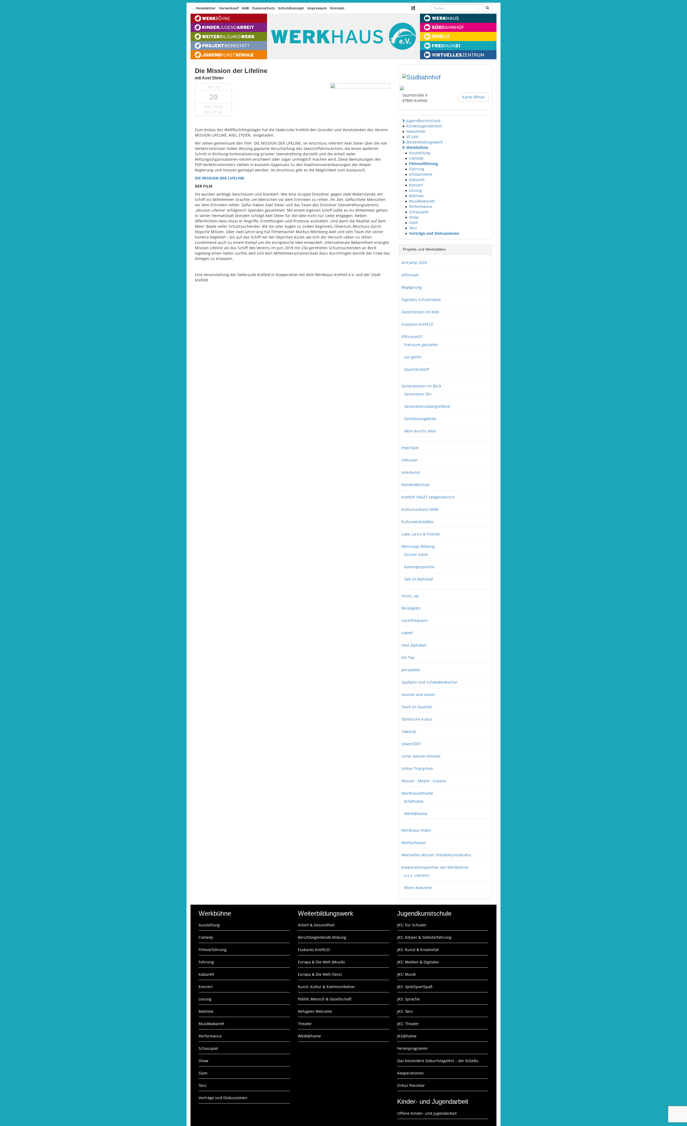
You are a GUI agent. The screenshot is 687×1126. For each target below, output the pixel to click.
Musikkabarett (422, 201)
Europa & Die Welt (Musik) (321, 961)
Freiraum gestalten (421, 344)
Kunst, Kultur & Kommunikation (326, 986)
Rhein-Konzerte (418, 887)
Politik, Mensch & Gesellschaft (325, 999)
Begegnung (411, 287)
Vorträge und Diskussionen (434, 233)
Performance (420, 206)
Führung (416, 168)
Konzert (416, 185)
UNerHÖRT (411, 743)
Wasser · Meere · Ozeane (423, 780)
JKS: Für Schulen (411, 924)
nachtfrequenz (414, 620)
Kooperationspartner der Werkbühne (434, 867)
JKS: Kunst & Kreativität (418, 949)
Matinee (416, 195)
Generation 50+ (418, 394)
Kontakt (337, 8)
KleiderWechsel (415, 484)
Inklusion (409, 460)
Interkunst (410, 472)
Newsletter (206, 8)
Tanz (413, 227)
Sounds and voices (418, 694)
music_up (410, 595)
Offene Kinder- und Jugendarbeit (427, 1113)
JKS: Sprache (408, 999)
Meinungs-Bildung (418, 546)
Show (414, 217)
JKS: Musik (406, 974)
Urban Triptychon (417, 768)
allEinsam (410, 274)
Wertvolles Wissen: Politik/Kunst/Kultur (436, 854)
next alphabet (413, 645)
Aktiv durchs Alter (420, 431)
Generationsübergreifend (427, 406)
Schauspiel (419, 211)
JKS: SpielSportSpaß (415, 986)
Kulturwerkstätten (417, 521)
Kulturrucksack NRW (419, 509)
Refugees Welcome (315, 1011)
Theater (305, 1023)
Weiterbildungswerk (424, 142)
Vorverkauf (229, 8)
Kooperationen (410, 1073)
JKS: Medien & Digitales (418, 961)
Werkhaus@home (417, 793)
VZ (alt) (412, 136)
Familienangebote (420, 418)
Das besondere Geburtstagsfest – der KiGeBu (437, 1060)
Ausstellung (419, 152)
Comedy (416, 158)
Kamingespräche (419, 566)
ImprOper (410, 447)
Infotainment (420, 174)
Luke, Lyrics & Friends (420, 534)
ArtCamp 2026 (414, 262)
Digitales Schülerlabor (421, 299)
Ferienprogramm (412, 1048)
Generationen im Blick (421, 385)
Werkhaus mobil (416, 830)
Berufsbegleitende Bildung (322, 937)
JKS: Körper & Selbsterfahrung (424, 937)
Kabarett (417, 179)
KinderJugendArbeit (424, 126)
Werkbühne (417, 147)
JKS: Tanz (405, 1011)
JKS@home (413, 801)
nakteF (407, 632)
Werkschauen (413, 842)
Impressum (317, 8)
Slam (413, 222)
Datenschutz (263, 8)
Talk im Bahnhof (418, 579)
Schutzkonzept (291, 8)
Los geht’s (413, 357)
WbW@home (415, 813)
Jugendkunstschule (423, 120)
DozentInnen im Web (420, 311)
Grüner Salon (416, 554)
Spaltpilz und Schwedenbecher (429, 682)
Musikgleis (411, 608)
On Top (408, 657)
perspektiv (410, 669)
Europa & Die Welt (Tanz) (320, 974)
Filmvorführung (423, 163)
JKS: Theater (408, 1023)
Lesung (415, 190)
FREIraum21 (412, 336)
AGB (245, 8)
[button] (403, 120)
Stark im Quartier (417, 706)
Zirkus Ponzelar (411, 1085)
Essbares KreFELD (417, 324)
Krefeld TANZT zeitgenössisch (428, 497)
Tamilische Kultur (417, 719)
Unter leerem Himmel (420, 756)
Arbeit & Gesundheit (316, 924)
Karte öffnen (473, 97)
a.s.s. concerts (417, 875)
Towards (408, 731)
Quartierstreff (416, 369)
